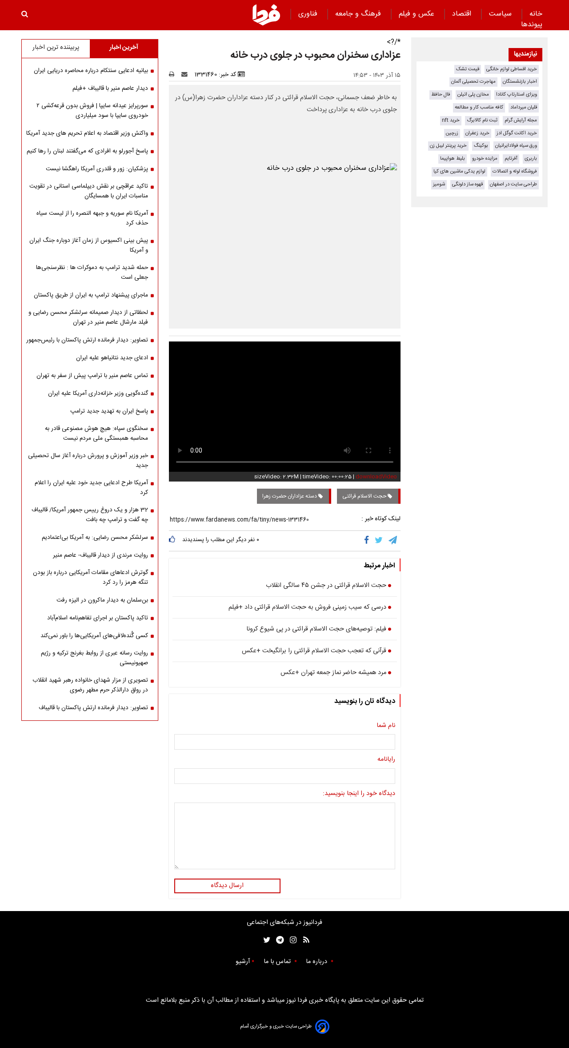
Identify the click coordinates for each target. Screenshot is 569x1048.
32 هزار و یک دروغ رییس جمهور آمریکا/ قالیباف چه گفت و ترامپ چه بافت (90, 515)
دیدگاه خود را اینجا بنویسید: (359, 794)
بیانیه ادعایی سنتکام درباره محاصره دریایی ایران (91, 71)
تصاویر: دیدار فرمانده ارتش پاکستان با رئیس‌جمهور (87, 340)
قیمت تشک (467, 69)
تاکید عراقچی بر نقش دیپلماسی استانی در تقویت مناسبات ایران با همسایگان (88, 191)
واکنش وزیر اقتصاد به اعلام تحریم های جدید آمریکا (87, 133)
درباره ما (317, 961)
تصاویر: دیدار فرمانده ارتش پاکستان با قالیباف (93, 708)
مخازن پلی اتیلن (473, 94)
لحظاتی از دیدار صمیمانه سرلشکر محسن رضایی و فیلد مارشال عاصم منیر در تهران (88, 317)
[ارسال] (186, 75)
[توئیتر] (265, 940)
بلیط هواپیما (452, 158)
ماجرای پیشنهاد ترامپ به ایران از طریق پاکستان (91, 295)
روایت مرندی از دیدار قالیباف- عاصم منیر (100, 555)
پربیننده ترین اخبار (55, 47)
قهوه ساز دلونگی (467, 184)
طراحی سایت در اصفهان (513, 184)
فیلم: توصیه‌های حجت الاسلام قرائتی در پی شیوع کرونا (316, 629)
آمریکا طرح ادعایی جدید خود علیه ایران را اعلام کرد (91, 488)
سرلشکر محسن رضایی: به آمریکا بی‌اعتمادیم (95, 537)
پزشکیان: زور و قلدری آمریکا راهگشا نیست (97, 169)
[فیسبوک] (368, 541)
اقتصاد (462, 14)
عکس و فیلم (418, 14)
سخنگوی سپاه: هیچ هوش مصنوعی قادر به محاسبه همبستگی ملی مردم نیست (96, 433)
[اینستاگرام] (291, 940)
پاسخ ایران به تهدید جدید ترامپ (109, 411)
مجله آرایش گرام (521, 120)
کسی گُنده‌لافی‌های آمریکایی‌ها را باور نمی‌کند (94, 636)
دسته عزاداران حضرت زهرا (290, 496)
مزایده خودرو (484, 158)
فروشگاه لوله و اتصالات (515, 171)
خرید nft (451, 120)
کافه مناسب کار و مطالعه (479, 107)
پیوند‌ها (531, 25)
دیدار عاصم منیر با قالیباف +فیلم (110, 88)
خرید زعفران (477, 133)
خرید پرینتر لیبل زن (448, 145)
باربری (531, 158)
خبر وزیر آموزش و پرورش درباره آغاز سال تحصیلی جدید (88, 460)
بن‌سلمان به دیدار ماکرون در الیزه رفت (102, 600)
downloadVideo (376, 476)
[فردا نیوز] (266, 15)
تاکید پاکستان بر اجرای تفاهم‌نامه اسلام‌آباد (97, 618)
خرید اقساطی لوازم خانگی (511, 69)
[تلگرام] (393, 541)
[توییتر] (379, 541)
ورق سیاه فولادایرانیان (516, 145)
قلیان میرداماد (523, 107)
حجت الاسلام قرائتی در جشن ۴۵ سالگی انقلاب (326, 586)
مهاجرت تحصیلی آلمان (473, 81)
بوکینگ (481, 145)
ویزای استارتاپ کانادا (516, 94)
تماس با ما (278, 961)
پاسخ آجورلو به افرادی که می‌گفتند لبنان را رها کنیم (87, 151)
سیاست (501, 14)
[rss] (303, 940)
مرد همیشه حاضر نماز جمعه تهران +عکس (333, 673)
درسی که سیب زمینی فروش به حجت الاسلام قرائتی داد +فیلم (307, 608)
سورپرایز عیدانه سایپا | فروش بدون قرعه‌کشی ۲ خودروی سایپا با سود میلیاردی (92, 110)
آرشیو (243, 961)
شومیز (439, 184)
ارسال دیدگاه (227, 885)
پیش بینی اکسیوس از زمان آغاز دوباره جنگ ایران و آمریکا (88, 245)
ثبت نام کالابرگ (482, 120)
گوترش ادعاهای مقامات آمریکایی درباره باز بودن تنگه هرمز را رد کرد (90, 577)
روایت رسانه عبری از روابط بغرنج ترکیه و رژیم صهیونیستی (94, 658)
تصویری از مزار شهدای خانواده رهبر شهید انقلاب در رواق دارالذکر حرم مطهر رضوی (90, 685)
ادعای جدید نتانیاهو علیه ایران (112, 358)
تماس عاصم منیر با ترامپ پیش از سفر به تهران (92, 376)
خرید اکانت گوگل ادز (517, 133)
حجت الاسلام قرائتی (365, 496)
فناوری (309, 14)
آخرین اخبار (123, 47)
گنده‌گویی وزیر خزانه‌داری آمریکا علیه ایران (98, 393)
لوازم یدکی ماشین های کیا (459, 171)
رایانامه (386, 760)
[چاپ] (174, 75)
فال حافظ (440, 94)
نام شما (386, 726)
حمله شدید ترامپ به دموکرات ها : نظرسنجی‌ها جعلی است (92, 272)
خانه (535, 14)
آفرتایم (511, 158)
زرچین (452, 133)
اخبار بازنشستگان (520, 81)
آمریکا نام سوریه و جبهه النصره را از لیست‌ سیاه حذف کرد (92, 218)
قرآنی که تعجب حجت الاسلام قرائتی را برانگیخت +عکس (314, 651)
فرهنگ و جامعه (359, 14)
